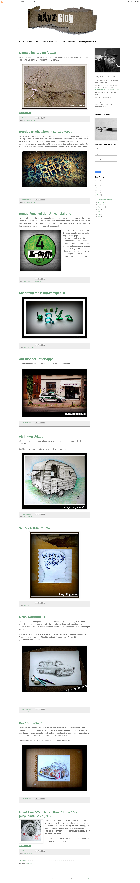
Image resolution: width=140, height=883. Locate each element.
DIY (37, 42)
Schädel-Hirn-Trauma (34, 528)
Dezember (101, 197)
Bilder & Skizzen (25, 42)
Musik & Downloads (49, 42)
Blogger (87, 878)
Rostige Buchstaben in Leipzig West (45, 131)
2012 (98, 195)
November (101, 202)
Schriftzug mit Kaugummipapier (42, 293)
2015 (98, 187)
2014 (98, 190)
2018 (98, 180)
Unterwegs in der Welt (87, 42)
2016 (98, 185)
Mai (99, 214)
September (101, 207)
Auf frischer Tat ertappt (36, 359)
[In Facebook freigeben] (42, 118)
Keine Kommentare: (27, 117)
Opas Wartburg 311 (33, 617)
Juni (99, 211)
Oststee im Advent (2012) (37, 52)
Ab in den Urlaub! (31, 436)
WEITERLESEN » (25, 113)
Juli (99, 209)
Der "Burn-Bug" (30, 723)
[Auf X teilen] (40, 118)
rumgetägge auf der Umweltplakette (45, 213)
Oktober (100, 204)
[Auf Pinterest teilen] (44, 118)
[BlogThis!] (38, 118)
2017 (98, 183)
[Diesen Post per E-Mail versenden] (36, 118)
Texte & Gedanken (68, 42)
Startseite (59, 860)
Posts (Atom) (29, 863)
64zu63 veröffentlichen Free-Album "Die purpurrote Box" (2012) (48, 814)
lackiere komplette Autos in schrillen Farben (107, 89)
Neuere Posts (23, 860)
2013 (98, 192)
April (99, 216)
